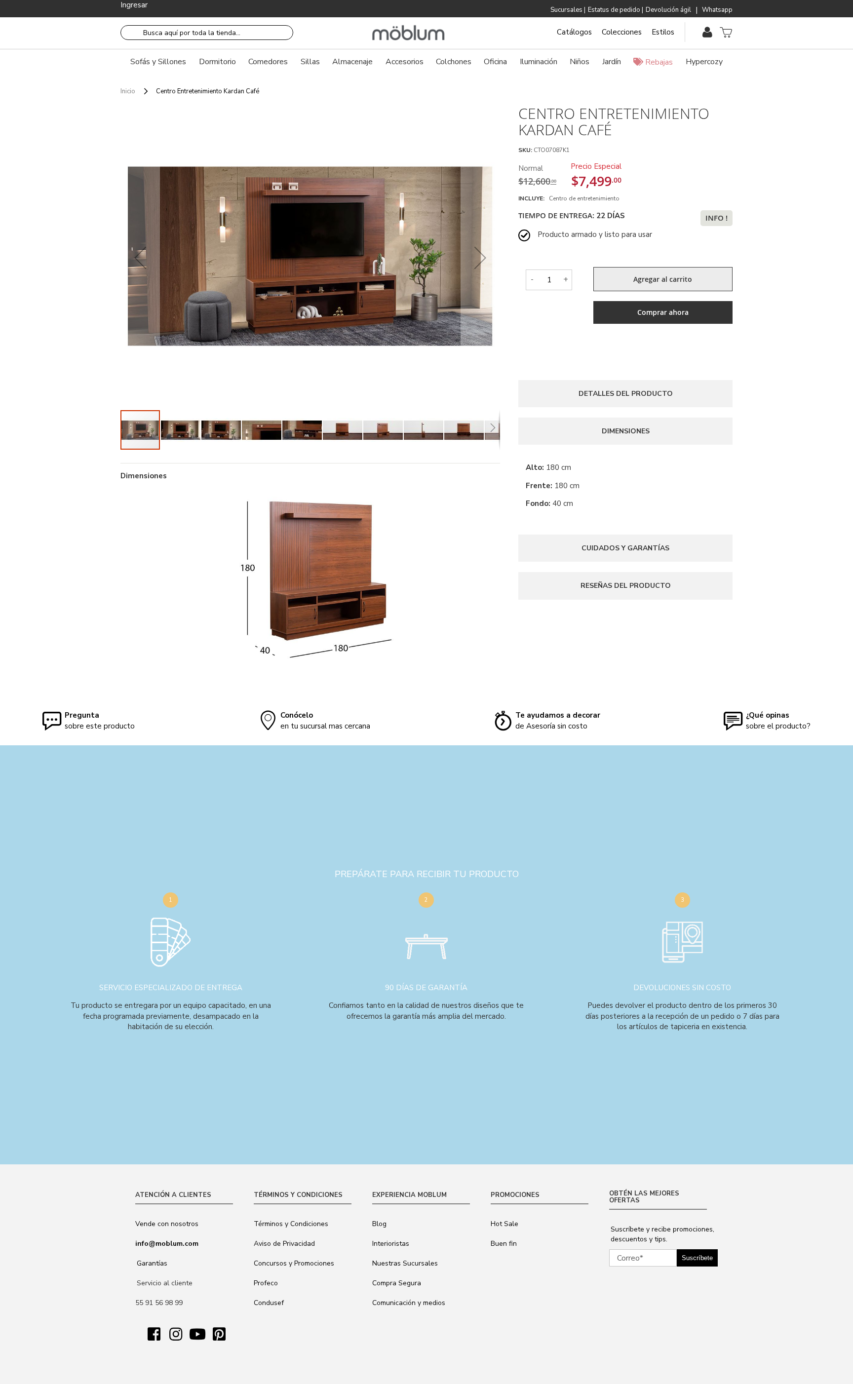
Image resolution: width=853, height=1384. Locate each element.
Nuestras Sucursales (405, 1263)
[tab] (625, 393)
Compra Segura (396, 1283)
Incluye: (532, 198)
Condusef (269, 1302)
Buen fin (504, 1243)
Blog (379, 1224)
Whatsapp (717, 9)
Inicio (127, 91)
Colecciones (622, 32)
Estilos (663, 32)
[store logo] (408, 33)
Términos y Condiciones (291, 1224)
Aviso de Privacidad (284, 1243)
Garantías (152, 1263)
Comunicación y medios (408, 1302)
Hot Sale (504, 1224)
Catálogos (574, 32)
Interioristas (390, 1243)
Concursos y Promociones (294, 1263)
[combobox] (206, 32)
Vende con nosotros (166, 1224)
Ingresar (134, 5)
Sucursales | (567, 9)
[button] (140, 257)
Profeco (266, 1283)
